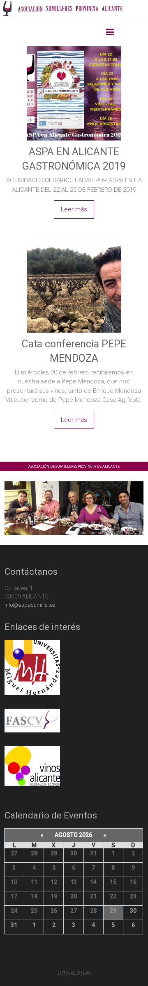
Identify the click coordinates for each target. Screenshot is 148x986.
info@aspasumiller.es (30, 605)
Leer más (74, 209)
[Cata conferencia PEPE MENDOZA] (74, 239)
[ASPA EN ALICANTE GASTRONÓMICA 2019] (74, 47)
